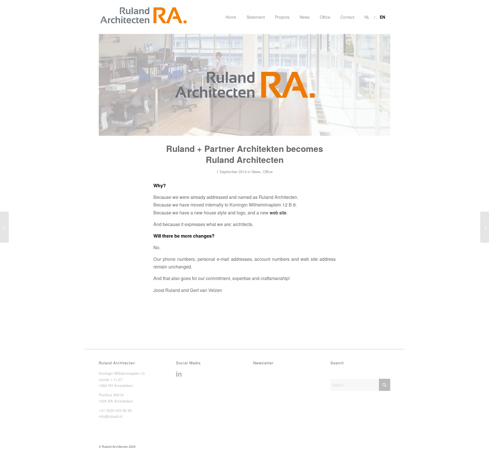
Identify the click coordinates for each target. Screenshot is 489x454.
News (256, 171)
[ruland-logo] (143, 17)
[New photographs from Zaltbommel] (484, 227)
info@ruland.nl (110, 416)
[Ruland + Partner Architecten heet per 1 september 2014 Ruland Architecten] (244, 85)
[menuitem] (230, 17)
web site (278, 212)
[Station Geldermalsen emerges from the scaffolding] (4, 227)
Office (268, 171)
